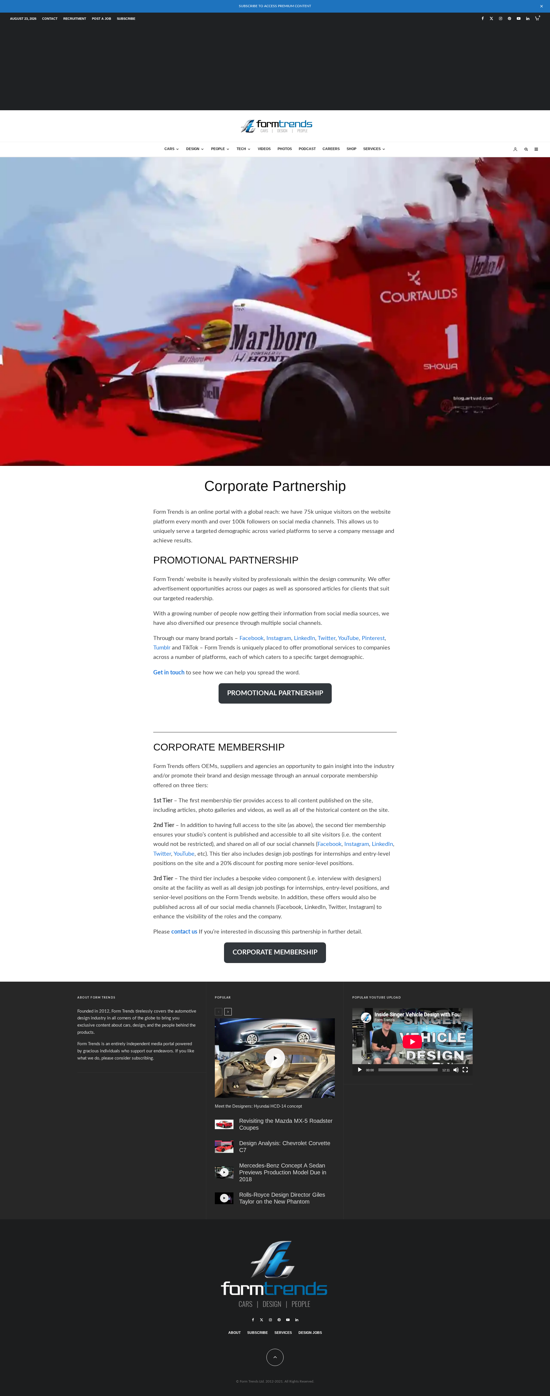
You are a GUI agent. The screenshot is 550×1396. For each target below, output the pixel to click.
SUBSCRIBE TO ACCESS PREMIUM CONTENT (275, 6)
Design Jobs (310, 1333)
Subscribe (126, 18)
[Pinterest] (509, 18)
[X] (491, 18)
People (218, 149)
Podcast (307, 149)
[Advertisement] (275, 67)
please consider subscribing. (127, 1058)
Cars (169, 149)
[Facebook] (483, 18)
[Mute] (456, 1070)
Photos (285, 149)
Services (372, 149)
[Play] (360, 1070)
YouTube (348, 638)
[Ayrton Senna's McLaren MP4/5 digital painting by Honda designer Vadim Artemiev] (275, 311)
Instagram (278, 638)
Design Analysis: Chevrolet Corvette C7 (284, 1146)
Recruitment (74, 18)
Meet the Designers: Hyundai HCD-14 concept (258, 1106)
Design (192, 149)
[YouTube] (518, 18)
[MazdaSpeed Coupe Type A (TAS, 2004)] (224, 1124)
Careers (331, 149)
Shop (351, 149)
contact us (184, 932)
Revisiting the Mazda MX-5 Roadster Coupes (286, 1124)
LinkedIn (304, 638)
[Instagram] (500, 18)
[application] (412, 1042)
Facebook (251, 638)
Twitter (326, 638)
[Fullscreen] (465, 1070)
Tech (241, 149)
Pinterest (373, 638)
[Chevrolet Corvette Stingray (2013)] (224, 1147)
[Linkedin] (527, 18)
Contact (50, 18)
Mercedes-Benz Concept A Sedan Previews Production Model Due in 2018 (282, 1172)
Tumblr (161, 648)
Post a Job (101, 18)
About (234, 1333)
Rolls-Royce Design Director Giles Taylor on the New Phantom (282, 1198)
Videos (264, 149)
